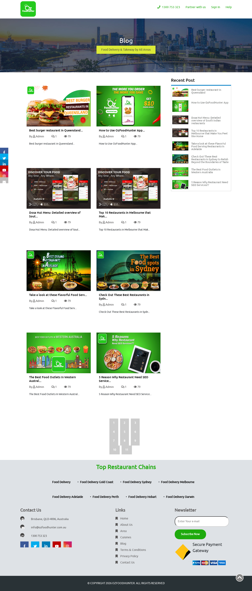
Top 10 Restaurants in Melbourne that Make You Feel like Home (209, 133)
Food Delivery (61, 482)
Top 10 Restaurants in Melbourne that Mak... (125, 214)
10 (114, 450)
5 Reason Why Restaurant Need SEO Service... (123, 379)
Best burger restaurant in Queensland (206, 91)
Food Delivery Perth (106, 497)
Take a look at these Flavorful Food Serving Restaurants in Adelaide (208, 146)
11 (126, 450)
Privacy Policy (129, 556)
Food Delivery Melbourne (177, 482)
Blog (123, 544)
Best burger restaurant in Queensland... (56, 130)
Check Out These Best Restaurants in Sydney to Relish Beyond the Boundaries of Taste (210, 159)
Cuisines (125, 537)
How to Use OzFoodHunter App (209, 102)
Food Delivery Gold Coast (96, 482)
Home (124, 518)
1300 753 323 (170, 7)
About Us (126, 525)
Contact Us (127, 562)
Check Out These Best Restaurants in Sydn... (124, 297)
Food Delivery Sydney (137, 482)
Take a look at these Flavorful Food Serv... (58, 295)
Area (123, 531)
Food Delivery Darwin (180, 497)
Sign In (215, 7)
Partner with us (196, 7)
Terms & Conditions (133, 550)
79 (69, 136)
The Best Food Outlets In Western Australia (205, 171)
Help (229, 7)
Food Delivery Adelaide (67, 497)
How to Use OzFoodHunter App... (122, 130)
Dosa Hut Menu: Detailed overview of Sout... (54, 214)
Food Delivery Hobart (142, 497)
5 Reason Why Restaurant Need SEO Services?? (209, 184)
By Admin (36, 136)
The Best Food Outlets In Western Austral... (52, 379)
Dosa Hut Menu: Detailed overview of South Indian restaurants (206, 120)
